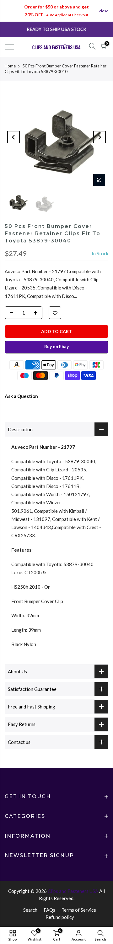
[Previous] (13, 137)
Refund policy (60, 917)
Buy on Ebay (56, 346)
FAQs (49, 910)
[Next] (99, 137)
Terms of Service (79, 910)
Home (10, 65)
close (103, 10)
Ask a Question (21, 396)
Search (30, 910)
